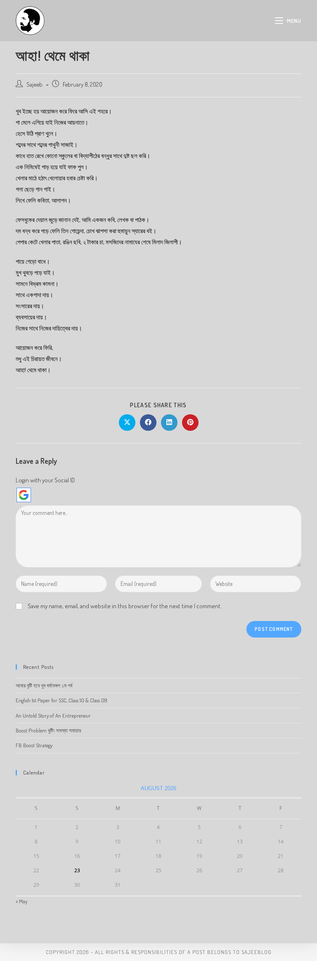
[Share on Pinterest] (190, 422)
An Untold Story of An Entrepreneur (53, 715)
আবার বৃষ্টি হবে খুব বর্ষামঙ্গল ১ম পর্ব (44, 685)
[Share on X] (127, 422)
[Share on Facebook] (148, 422)
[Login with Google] (24, 495)
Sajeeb (34, 84)
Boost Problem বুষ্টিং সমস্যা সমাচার (48, 730)
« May (21, 901)
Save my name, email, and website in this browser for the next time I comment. (125, 606)
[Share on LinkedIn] (169, 422)
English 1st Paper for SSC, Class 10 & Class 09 (61, 700)
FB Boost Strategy (34, 745)
